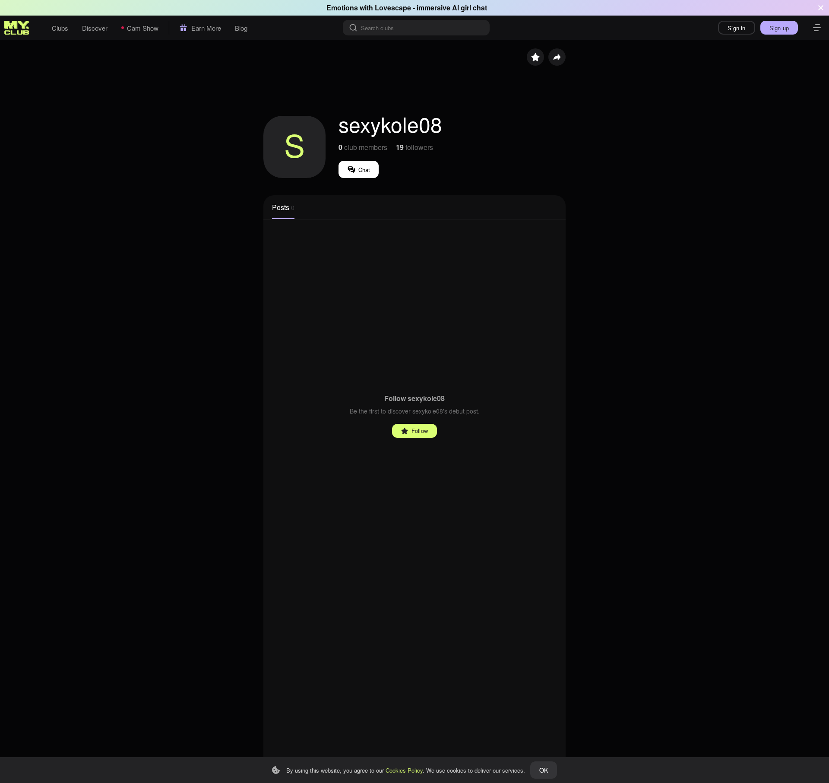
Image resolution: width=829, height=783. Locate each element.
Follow (419, 431)
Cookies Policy (404, 770)
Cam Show (142, 27)
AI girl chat (469, 8)
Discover (95, 27)
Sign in (736, 28)
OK (543, 770)
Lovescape (393, 8)
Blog (241, 27)
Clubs (60, 27)
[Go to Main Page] (16, 28)
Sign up (779, 28)
